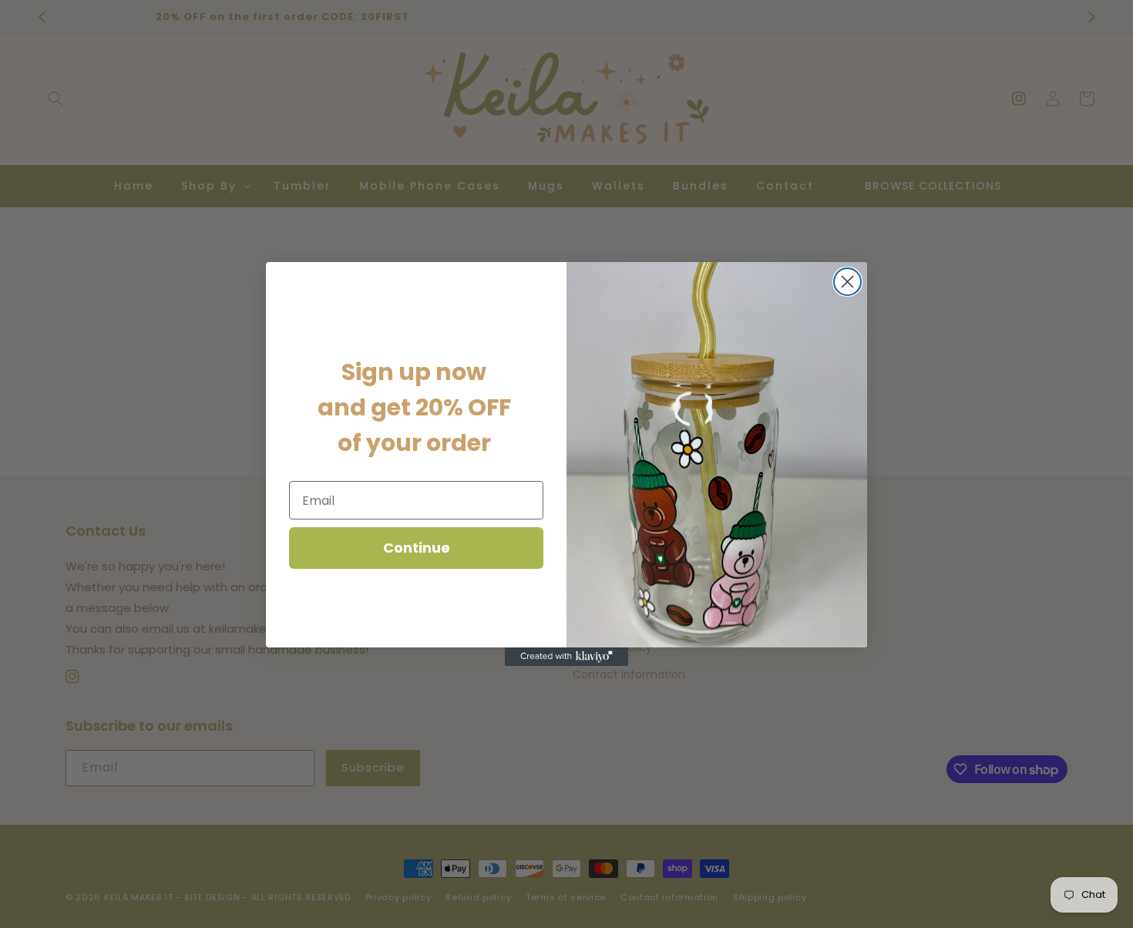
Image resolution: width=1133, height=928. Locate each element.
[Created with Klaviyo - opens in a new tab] (566, 656)
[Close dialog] (847, 281)
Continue (416, 547)
